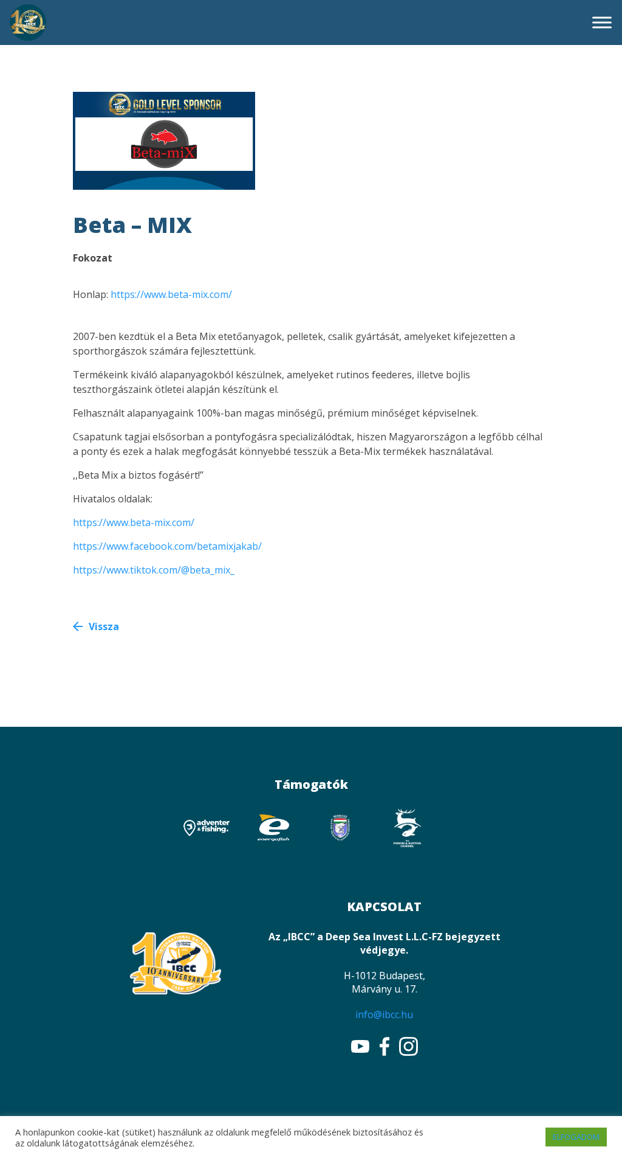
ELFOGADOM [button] (576, 1136)
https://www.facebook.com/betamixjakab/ (167, 546)
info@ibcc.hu (384, 1014)
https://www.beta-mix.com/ (171, 294)
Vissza (104, 626)
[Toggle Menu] (602, 22)
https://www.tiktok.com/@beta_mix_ (153, 570)
